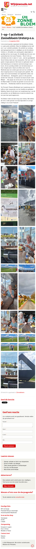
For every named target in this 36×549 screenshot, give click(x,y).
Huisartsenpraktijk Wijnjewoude (9, 512)
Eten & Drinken (5, 529)
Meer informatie (9, 486)
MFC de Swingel (5, 509)
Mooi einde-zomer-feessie (11, 469)
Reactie (5, 421)
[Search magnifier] (34, 12)
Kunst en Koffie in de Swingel (12, 463)
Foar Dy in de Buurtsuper (11, 467)
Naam (4, 429)
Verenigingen (4, 518)
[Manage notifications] (32, 545)
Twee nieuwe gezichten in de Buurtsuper (15, 465)
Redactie (3, 536)
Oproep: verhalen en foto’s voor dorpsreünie (16, 461)
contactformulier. (20, 497)
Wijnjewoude (18, 5)
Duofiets (3, 538)
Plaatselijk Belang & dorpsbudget (9, 510)
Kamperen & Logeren (6, 527)
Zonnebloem (20, 392)
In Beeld (3, 521)
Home (3, 27)
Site (3, 440)
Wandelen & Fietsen (6, 530)
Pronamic (13, 544)
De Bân (3, 520)
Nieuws (4, 14)
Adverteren (18, 14)
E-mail (4, 434)
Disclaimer (10, 14)
